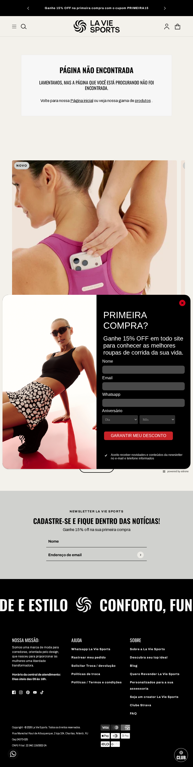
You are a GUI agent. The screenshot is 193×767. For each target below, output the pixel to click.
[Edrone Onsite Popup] (96, 383)
